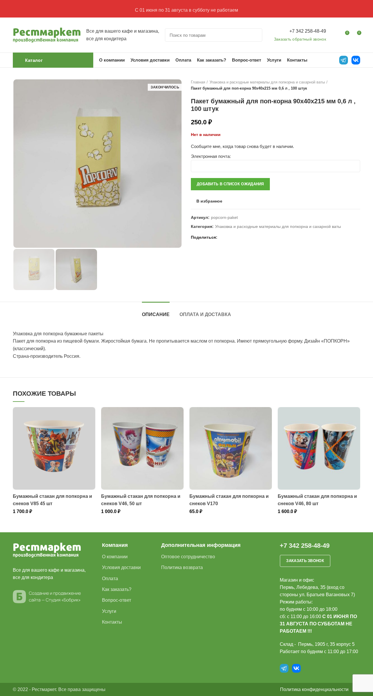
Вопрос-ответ (116, 600)
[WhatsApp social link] (230, 237)
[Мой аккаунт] (334, 35)
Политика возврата (182, 567)
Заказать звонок (305, 561)
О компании (115, 556)
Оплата (110, 578)
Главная (198, 82)
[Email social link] (223, 237)
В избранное (209, 201)
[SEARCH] (254, 35)
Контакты (112, 622)
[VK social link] (236, 237)
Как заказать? (116, 589)
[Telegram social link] (243, 237)
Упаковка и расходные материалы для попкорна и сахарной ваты (267, 82)
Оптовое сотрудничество (188, 556)
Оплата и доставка (205, 314)
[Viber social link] (250, 237)
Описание (156, 314)
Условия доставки (121, 567)
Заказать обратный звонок (300, 39)
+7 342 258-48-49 (307, 31)
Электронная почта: (211, 156)
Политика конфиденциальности (314, 689)
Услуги (109, 611)
